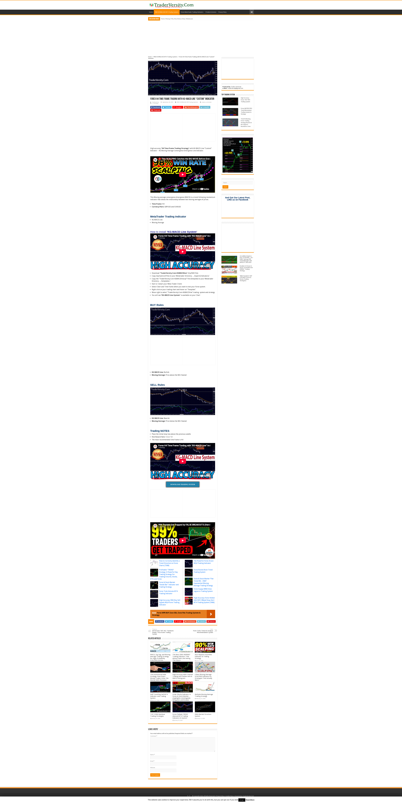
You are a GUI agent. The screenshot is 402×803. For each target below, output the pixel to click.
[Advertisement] (201, 36)
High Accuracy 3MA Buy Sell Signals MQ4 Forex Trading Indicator (169, 602)
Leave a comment (206, 102)
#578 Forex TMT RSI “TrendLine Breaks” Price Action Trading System (162, 632)
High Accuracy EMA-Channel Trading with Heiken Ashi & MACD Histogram (183, 676)
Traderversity (155, 102)
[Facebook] (189, 796)
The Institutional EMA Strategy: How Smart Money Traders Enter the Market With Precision (159, 677)
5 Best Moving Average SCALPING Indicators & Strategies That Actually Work (203, 677)
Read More (250, 800)
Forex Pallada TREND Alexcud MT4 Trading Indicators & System (180, 716)
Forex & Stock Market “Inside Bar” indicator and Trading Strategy (169, 584)
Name (152, 754)
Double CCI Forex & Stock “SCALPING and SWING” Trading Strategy (246, 268)
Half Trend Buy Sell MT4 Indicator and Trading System (159, 696)
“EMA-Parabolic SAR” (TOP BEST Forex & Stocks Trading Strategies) (246, 278)
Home (151, 12)
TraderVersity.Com (248, 796)
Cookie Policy (229, 796)
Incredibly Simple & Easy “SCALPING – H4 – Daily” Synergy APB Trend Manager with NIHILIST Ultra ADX (246, 259)
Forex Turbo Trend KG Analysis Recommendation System (203, 631)
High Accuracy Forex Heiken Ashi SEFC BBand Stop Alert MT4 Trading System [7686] (204, 600)
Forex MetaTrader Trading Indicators (192, 12)
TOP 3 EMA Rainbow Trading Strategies (157, 715)
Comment (153, 736)
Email (152, 761)
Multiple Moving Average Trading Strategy (204, 695)
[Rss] (188, 796)
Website (152, 767)
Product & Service (211, 12)
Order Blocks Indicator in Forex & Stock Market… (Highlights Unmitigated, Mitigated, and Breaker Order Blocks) (182, 698)
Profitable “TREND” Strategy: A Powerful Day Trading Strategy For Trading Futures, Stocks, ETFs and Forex (164, 574)
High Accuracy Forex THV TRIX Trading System (245, 99)
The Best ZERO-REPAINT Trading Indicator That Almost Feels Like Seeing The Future (181, 657)
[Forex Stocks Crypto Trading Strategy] (172, 4)
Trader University (236, 86)
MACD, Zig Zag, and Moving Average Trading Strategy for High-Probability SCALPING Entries (160, 657)
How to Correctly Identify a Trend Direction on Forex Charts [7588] (169, 563)
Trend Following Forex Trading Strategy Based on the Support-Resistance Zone (246, 122)
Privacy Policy (222, 12)
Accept (242, 800)
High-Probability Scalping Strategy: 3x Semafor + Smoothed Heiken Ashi (181, 19)
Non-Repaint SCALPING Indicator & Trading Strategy (203, 656)
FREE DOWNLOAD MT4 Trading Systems (167, 12)
